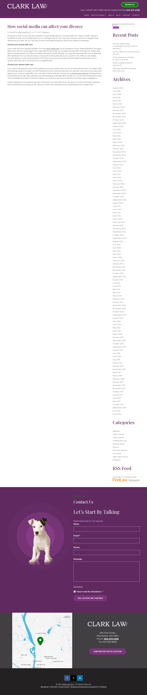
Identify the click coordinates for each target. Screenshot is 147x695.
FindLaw (103, 687)
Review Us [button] (129, 5)
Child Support (118, 438)
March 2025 (117, 142)
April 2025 (117, 139)
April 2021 (116, 293)
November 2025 (119, 117)
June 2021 (117, 286)
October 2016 (118, 404)
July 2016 (116, 411)
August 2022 (118, 241)
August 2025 (118, 126)
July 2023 (117, 206)
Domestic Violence (120, 450)
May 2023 (116, 213)
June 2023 (117, 209)
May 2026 (116, 98)
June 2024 (117, 171)
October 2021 (118, 273)
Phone (77, 547)
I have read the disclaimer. (89, 592)
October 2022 (118, 235)
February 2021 (118, 299)
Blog (118, 15)
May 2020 (117, 328)
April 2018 (117, 372)
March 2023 (117, 219)
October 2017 (118, 392)
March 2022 (117, 257)
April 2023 (117, 216)
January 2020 (118, 337)
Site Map (53, 687)
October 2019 (118, 344)
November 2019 (119, 341)
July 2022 (117, 245)
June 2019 (117, 356)
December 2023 (119, 190)
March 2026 (117, 104)
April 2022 (117, 254)
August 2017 (118, 395)
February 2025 (119, 145)
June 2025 (117, 133)
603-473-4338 (133, 10)
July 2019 (116, 353)
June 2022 (117, 248)
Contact (136, 15)
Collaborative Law (120, 441)
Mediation (117, 460)
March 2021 (117, 296)
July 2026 (116, 91)
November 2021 (119, 270)
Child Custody (118, 434)
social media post (52, 49)
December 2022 (119, 229)
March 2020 (117, 334)
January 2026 (118, 110)
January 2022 (118, 264)
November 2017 (119, 388)
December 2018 (119, 369)
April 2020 (117, 331)
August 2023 (118, 203)
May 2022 (116, 251)
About (111, 15)
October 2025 (118, 120)
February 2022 (119, 261)
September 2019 (119, 347)
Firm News (117, 454)
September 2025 (119, 123)
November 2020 (119, 309)
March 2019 (117, 363)
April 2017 (116, 401)
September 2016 (119, 408)
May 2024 (116, 174)
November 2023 (119, 193)
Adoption (116, 431)
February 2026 (119, 107)
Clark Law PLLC (24, 32)
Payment (126, 15)
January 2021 (118, 302)
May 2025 (116, 136)
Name (76, 524)
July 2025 (116, 129)
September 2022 (119, 238)
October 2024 (118, 158)
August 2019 (118, 350)
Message (78, 559)
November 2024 (119, 155)
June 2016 (117, 414)
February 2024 (119, 184)
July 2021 (116, 283)
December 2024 (119, 152)
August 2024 (118, 165)
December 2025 (119, 114)
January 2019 (118, 366)
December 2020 (119, 305)
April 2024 (117, 177)
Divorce (46, 32)
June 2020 (117, 325)
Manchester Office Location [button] (108, 651)
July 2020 (117, 321)
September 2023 (119, 200)
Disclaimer (78, 587)
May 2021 (116, 289)
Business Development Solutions (84, 687)
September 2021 (119, 277)
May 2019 (116, 360)
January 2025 (118, 149)
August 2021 (118, 280)
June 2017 (117, 398)
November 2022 (119, 232)
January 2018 (118, 382)
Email (77, 536)
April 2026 (117, 101)
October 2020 (118, 312)
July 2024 (117, 168)
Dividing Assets (118, 444)
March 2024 (117, 181)
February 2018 (118, 379)
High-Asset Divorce (120, 457)
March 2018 (117, 376)
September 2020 (119, 315)
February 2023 (119, 222)
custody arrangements (79, 73)
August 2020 (118, 318)
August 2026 (118, 88)
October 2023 (118, 197)
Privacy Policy (63, 687)
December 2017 (119, 385)
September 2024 (119, 161)
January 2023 (118, 225)
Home (86, 15)
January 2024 (118, 187)
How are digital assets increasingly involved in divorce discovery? (125, 46)
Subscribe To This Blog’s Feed (124, 477)
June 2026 (117, 94)
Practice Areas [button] (97, 15)
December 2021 (119, 267)
